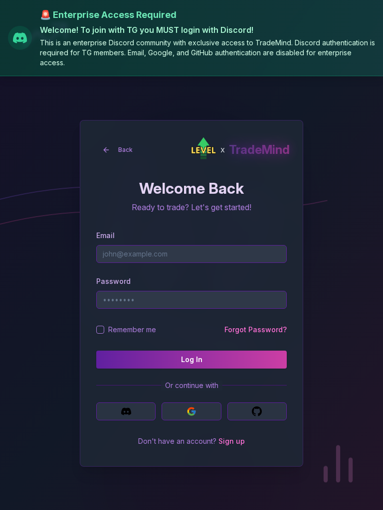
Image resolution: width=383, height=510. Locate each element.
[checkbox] (100, 330)
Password (113, 281)
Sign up (231, 441)
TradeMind (259, 149)
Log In (191, 359)
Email (105, 235)
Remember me (132, 329)
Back (125, 149)
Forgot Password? (255, 329)
